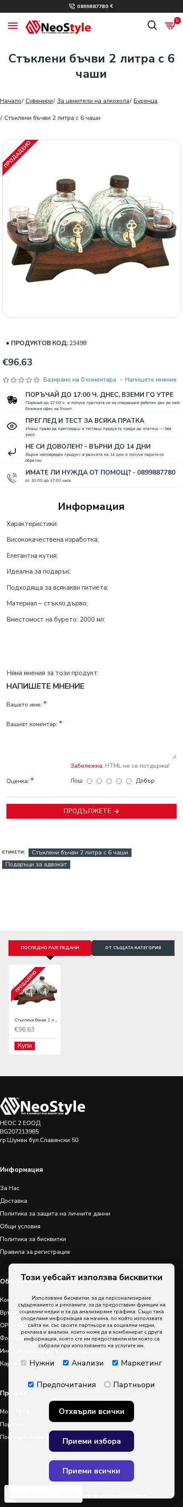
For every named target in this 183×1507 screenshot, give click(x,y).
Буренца (145, 101)
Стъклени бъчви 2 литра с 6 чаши (80, 852)
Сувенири (39, 101)
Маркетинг (141, 1363)
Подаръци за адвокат (36, 864)
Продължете (87, 811)
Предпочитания (66, 1385)
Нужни (41, 1363)
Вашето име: (24, 705)
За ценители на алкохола (93, 101)
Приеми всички (91, 1471)
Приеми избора (92, 1441)
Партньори (134, 1385)
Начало (10, 101)
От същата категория (133, 948)
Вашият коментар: (31, 724)
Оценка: (17, 781)
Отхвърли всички (92, 1411)
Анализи (87, 1363)
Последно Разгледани (50, 948)
